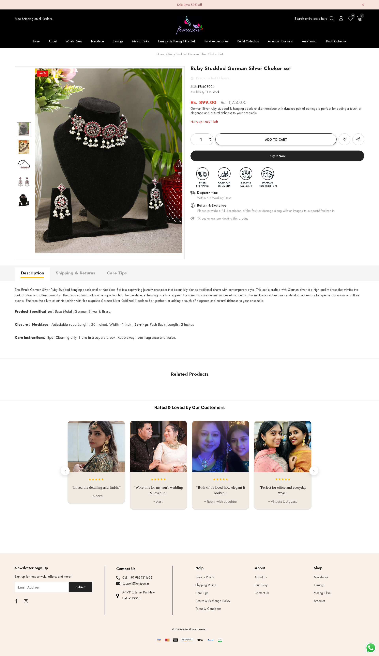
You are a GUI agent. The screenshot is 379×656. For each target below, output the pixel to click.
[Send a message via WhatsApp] (371, 648)
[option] (108, 160)
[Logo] (189, 25)
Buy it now (277, 156)
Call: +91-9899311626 (137, 577)
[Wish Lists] (344, 139)
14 (199, 218)
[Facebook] (16, 601)
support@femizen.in (136, 583)
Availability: (197, 92)
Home (160, 54)
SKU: (193, 86)
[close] (363, 4)
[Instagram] (26, 601)
